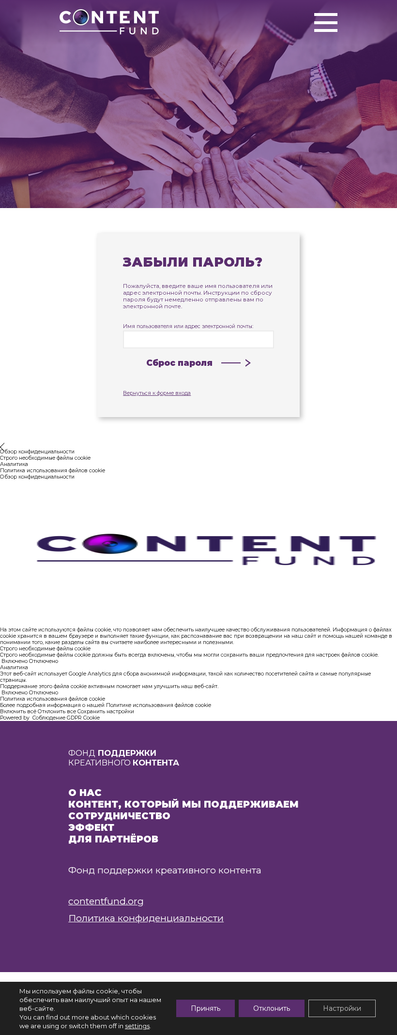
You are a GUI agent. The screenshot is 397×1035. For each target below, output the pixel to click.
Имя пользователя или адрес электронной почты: (188, 326)
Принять (205, 1008)
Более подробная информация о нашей (53, 705)
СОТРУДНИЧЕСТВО (119, 816)
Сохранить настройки (105, 711)
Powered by (50, 718)
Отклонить (271, 1008)
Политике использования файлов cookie (158, 705)
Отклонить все (57, 711)
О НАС (85, 792)
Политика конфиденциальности (146, 918)
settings (137, 1026)
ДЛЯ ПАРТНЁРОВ (113, 839)
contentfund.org (106, 901)
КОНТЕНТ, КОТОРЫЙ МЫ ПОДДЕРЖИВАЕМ (183, 804)
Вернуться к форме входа (157, 393)
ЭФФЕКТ (91, 827)
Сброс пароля (179, 363)
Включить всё (18, 711)
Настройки (342, 1008)
